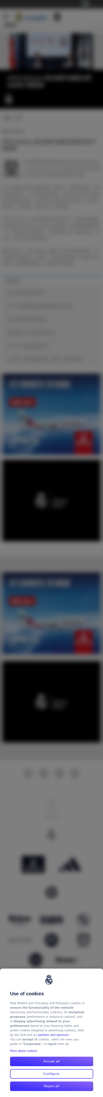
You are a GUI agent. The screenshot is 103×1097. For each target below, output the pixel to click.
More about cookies (23, 1051)
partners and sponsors (53, 1035)
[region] (51, 1033)
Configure (51, 1074)
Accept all (51, 1061)
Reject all (51, 1086)
